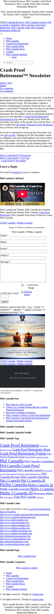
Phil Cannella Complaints (39, 461)
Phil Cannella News (15, 49)
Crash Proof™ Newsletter (13, 160)
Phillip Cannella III (40, 485)
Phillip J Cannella (42, 489)
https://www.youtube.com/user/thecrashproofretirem (24, 514)
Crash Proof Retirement (17, 43)
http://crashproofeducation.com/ (15, 544)
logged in (16, 172)
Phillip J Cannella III (16, 493)
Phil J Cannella (10, 480)
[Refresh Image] (27, 294)
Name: (4, 235)
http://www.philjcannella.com (14, 520)
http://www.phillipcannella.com (15, 528)
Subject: (4, 255)
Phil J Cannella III (33, 480)
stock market (8, 497)
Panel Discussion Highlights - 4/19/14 (15, 390)
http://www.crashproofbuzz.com (15, 539)
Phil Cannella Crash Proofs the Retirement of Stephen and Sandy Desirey (27, 419)
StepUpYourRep (8, 512)
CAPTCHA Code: (9, 293)
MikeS (3, 85)
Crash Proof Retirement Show (31, 449)
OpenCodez (38, 594)
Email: (4, 248)
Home (9, 38)
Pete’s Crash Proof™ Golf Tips (15, 158)
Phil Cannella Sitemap (16, 54)
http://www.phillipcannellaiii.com (16, 530)
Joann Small (30, 457)
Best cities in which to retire (19, 404)
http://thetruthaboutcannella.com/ (15, 536)
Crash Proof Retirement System (23, 453)
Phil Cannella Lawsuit (30, 470)
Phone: (3, 242)
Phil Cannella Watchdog (35, 477)
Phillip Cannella (13, 484)
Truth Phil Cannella (25, 497)
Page (14, 57)
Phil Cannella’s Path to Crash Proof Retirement (28, 415)
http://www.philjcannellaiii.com (15, 525)
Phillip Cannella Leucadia (15, 489)
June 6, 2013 (6, 83)
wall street (40, 497)
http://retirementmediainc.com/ (14, 541)
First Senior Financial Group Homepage (34, 124)
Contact (9, 51)
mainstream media (42, 457)
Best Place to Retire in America (21, 412)
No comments (6, 88)
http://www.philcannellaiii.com (14, 522)
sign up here (9, 135)
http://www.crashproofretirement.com (17, 517)
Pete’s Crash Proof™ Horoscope (15, 155)
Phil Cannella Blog (15, 46)
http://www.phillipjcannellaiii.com (16, 533)
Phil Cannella (12, 41)
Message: (5, 262)
